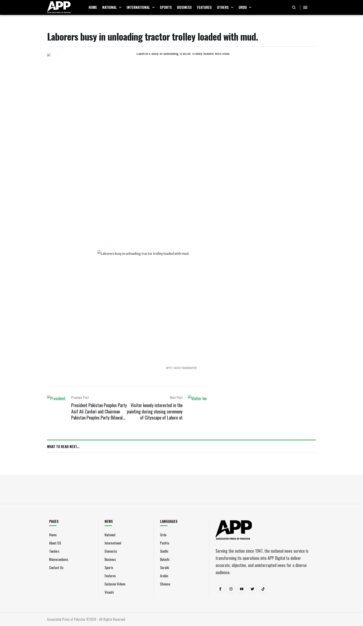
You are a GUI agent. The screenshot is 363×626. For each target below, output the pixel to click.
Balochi (165, 559)
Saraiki (164, 567)
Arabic (164, 575)
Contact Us (56, 567)
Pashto (164, 543)
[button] (120, 7)
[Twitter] (252, 588)
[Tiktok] (263, 588)
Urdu (163, 534)
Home (53, 534)
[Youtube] (241, 588)
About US (55, 543)
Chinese (165, 584)
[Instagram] (230, 588)
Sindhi (164, 551)
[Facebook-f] (220, 588)
